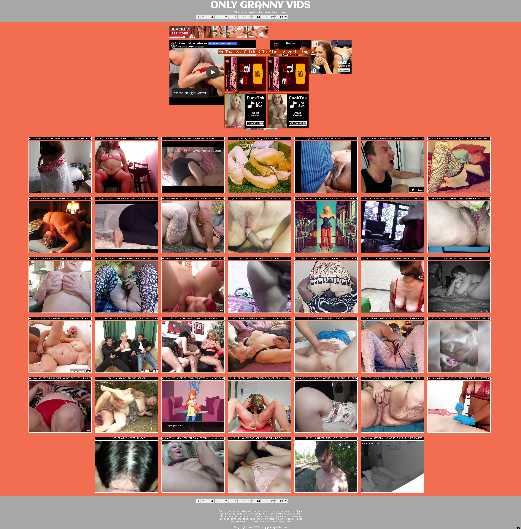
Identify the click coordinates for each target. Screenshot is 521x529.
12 (249, 17)
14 (258, 17)
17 (272, 17)
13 (253, 17)
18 (276, 17)
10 (240, 17)
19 (281, 17)
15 (263, 17)
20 (286, 17)
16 (267, 17)
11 (244, 17)
